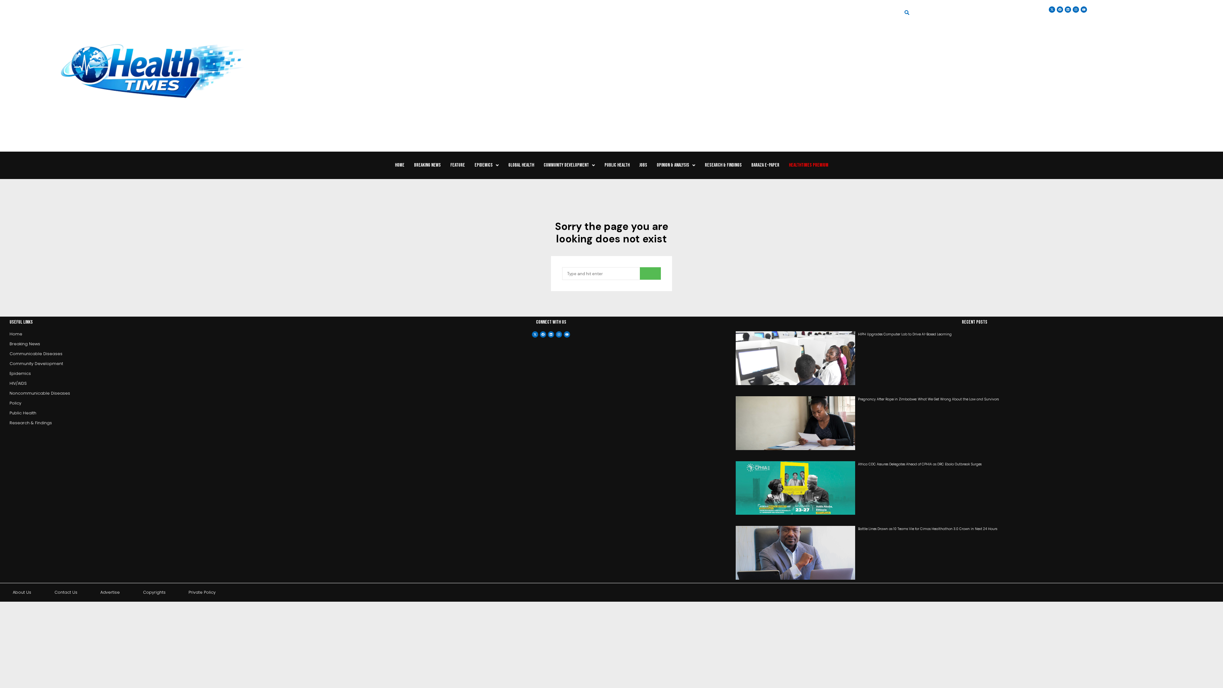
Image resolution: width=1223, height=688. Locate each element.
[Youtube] (567, 334)
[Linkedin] (1068, 9)
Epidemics (484, 165)
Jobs (643, 165)
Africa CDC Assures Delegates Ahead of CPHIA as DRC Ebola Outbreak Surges (920, 464)
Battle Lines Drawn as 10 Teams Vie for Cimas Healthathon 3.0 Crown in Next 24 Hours (927, 529)
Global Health (521, 165)
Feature (457, 165)
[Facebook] (543, 334)
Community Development (566, 165)
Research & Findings (723, 165)
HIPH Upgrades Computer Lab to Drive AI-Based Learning (905, 334)
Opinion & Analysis (673, 165)
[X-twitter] (535, 334)
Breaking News (427, 165)
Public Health (617, 165)
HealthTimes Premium (808, 165)
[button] (486, 165)
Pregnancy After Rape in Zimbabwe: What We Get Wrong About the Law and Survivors (928, 399)
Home (399, 165)
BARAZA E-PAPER (765, 165)
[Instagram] (1076, 9)
